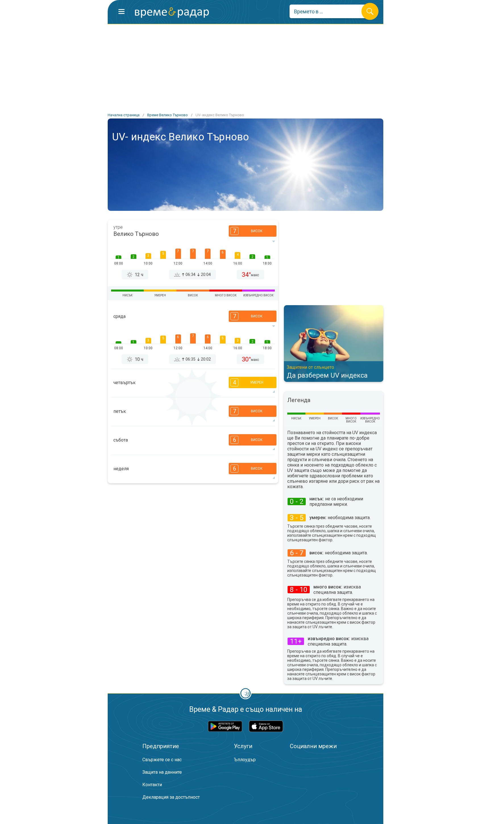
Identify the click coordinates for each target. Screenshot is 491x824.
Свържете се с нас (162, 759)
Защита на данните (162, 772)
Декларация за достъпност (171, 797)
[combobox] (330, 11)
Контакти (152, 784)
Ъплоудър (245, 759)
